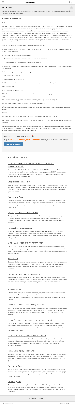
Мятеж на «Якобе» (65, 403)
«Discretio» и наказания (20, 227)
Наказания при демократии (21, 350)
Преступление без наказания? (23, 212)
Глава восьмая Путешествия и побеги (27, 335)
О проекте (32, 398)
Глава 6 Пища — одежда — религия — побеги (31, 319)
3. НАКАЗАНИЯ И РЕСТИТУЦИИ (25, 243)
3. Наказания (14, 289)
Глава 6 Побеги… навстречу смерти (26, 304)
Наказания (13, 258)
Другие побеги (15, 366)
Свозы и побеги (16, 197)
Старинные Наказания (19, 181)
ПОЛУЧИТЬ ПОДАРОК (13, 144)
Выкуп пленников (8, 403)
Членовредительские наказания (24, 273)
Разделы (40, 398)
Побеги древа (14, 381)
